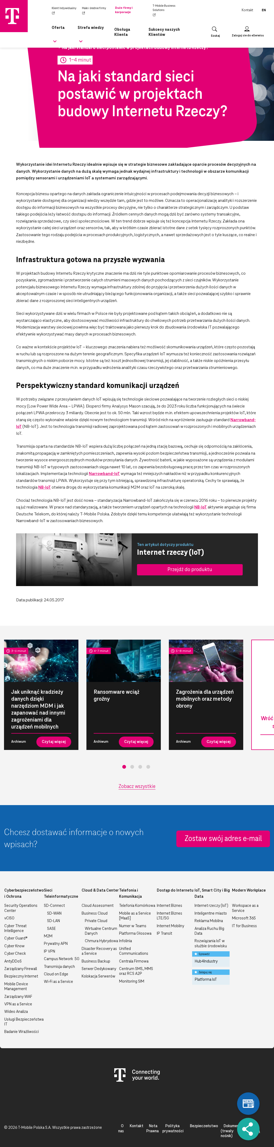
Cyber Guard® (16, 938)
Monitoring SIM (131, 981)
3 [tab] (140, 767)
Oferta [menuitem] (58, 28)
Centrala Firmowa (134, 961)
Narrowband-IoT (104, 473)
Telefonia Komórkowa (137, 906)
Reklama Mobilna (209, 921)
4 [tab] (148, 767)
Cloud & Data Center (100, 890)
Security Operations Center (20, 908)
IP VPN (49, 951)
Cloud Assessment (97, 906)
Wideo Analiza (16, 1012)
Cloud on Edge (56, 974)
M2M (48, 936)
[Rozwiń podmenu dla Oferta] (55, 43)
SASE (51, 929)
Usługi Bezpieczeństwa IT (24, 1022)
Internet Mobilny (170, 926)
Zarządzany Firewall (20, 969)
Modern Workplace (249, 890)
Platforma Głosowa (135, 933)
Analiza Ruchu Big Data (209, 931)
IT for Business (244, 926)
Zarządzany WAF (18, 997)
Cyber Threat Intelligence (15, 928)
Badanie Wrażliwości (21, 1032)
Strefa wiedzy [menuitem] (91, 28)
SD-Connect (54, 906)
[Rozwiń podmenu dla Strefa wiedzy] (81, 43)
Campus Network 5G (61, 959)
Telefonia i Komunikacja (130, 893)
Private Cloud (96, 921)
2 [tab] (132, 767)
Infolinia (125, 941)
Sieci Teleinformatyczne (61, 893)
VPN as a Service (18, 1004)
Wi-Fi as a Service (58, 982)
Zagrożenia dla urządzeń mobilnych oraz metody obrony (205, 699)
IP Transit (164, 933)
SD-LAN (53, 921)
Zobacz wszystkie (137, 786)
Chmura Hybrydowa (101, 941)
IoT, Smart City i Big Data (212, 893)
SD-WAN (54, 913)
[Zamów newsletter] (248, 1103)
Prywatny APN (56, 944)
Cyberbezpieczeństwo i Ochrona (24, 893)
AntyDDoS (13, 961)
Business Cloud (95, 913)
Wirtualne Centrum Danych (101, 931)
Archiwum (18, 742)
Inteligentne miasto (211, 913)
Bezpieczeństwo (204, 1126)
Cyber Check (15, 954)
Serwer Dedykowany (99, 969)
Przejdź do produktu (190, 569)
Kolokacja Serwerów (98, 976)
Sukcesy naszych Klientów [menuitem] (164, 32)
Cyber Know (14, 946)
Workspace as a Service (245, 908)
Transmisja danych (59, 967)
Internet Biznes (169, 906)
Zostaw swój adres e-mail (223, 839)
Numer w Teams (132, 926)
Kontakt (247, 10)
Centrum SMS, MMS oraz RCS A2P (136, 971)
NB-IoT (44, 487)
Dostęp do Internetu (175, 890)
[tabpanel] (41, 695)
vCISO (9, 918)
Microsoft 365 (244, 918)
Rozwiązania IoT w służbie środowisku (211, 943)
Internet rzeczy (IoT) (211, 906)
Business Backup (96, 961)
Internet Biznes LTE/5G (169, 915)
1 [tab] (124, 767)
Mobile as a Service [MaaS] (135, 915)
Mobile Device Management (16, 986)
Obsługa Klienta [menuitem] (122, 32)
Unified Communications (133, 951)
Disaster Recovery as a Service (99, 951)
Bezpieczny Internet (21, 976)
